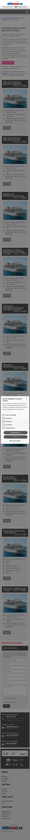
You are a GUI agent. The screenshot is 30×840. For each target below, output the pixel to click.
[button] (15, 441)
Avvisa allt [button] (15, 437)
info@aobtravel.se (22, 7)
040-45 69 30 (9, 7)
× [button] (26, 398)
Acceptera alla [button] (15, 432)
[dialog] (15, 420)
